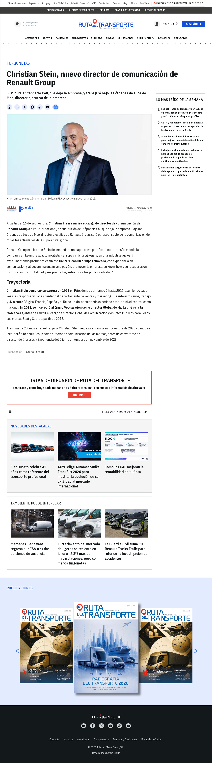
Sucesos (117, 3)
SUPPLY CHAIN (145, 38)
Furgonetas (18, 63)
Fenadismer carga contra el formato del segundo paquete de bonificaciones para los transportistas (180, 171)
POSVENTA (164, 38)
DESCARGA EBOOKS (155, 10)
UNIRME (79, 395)
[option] (106, 648)
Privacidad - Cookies (152, 739)
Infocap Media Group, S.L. (110, 747)
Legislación (34, 3)
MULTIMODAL (126, 38)
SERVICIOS (180, 38)
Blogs (126, 3)
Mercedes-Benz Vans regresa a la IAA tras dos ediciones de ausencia (30, 549)
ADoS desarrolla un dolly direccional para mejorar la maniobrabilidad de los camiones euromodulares (180, 140)
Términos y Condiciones (125, 739)
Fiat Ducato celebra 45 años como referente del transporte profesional (30, 471)
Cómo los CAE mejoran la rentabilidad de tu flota (124, 469)
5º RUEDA (96, 38)
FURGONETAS (80, 38)
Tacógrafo (46, 3)
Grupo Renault (35, 352)
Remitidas (144, 3)
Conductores (104, 3)
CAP (94, 3)
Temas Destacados (17, 3)
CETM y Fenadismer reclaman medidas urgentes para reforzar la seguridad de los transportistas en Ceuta (180, 126)
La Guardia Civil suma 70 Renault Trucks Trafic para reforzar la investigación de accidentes (126, 551)
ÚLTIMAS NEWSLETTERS (82, 10)
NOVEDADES (32, 38)
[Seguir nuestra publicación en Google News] (55, 107)
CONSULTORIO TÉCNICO (127, 10)
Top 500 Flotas (61, 3)
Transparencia (101, 739)
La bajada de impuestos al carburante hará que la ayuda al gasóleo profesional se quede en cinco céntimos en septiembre (180, 155)
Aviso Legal (83, 739)
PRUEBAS (104, 10)
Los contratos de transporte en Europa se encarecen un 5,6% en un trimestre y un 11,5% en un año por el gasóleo (180, 112)
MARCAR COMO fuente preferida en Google (179, 3)
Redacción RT (26, 209)
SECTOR (47, 38)
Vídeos (134, 3)
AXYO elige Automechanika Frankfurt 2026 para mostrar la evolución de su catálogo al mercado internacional (79, 476)
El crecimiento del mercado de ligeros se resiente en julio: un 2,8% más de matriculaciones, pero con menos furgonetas (79, 553)
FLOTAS (110, 38)
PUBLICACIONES (55, 10)
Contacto (54, 739)
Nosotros (68, 739)
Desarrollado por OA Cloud (106, 753)
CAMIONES (61, 38)
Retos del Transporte (80, 3)
